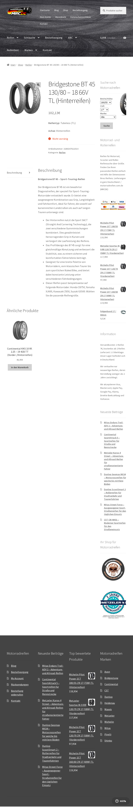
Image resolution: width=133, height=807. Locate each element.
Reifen (10, 37)
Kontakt (44, 23)
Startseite (45, 10)
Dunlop (108, 696)
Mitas (107, 728)
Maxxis (108, 709)
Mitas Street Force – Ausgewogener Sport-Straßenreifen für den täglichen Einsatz (115, 509)
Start (13, 64)
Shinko (108, 740)
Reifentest (13, 50)
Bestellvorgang (80, 10)
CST (106, 690)
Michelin (109, 721)
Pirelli (107, 734)
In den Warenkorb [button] (20, 367)
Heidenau (109, 703)
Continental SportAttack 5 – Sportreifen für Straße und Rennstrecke (112, 441)
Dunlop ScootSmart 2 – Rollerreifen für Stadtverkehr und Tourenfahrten (115, 494)
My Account (17, 678)
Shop (65, 10)
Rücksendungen (20, 684)
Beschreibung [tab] (14, 172)
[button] (38, 84)
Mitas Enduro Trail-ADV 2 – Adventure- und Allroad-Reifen (113, 425)
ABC (70, 37)
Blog (56, 10)
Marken (28, 50)
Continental (111, 684)
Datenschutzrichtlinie (80, 17)
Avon (107, 671)
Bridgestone (111, 678)
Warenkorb (60, 17)
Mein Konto (45, 17)
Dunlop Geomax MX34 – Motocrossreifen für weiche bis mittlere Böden (115, 479)
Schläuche (29, 37)
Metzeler (109, 715)
